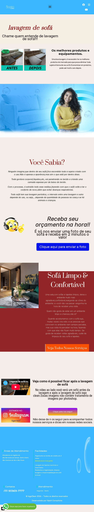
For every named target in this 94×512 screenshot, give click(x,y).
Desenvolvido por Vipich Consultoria (47, 500)
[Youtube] (86, 9)
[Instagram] (89, 4)
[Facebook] (83, 4)
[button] (50, 7)
